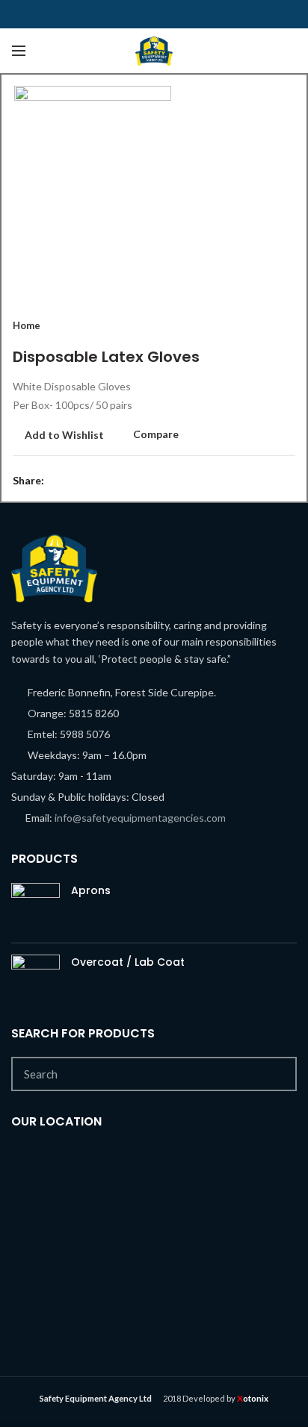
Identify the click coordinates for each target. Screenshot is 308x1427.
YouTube (191, 14)
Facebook (98, 14)
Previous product (257, 325)
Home (26, 325)
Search (276, 1074)
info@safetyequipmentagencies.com (140, 817)
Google (135, 14)
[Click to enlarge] (39, 269)
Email (154, 14)
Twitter (117, 14)
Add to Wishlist (64, 435)
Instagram (173, 14)
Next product (287, 325)
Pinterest (210, 14)
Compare (156, 434)
